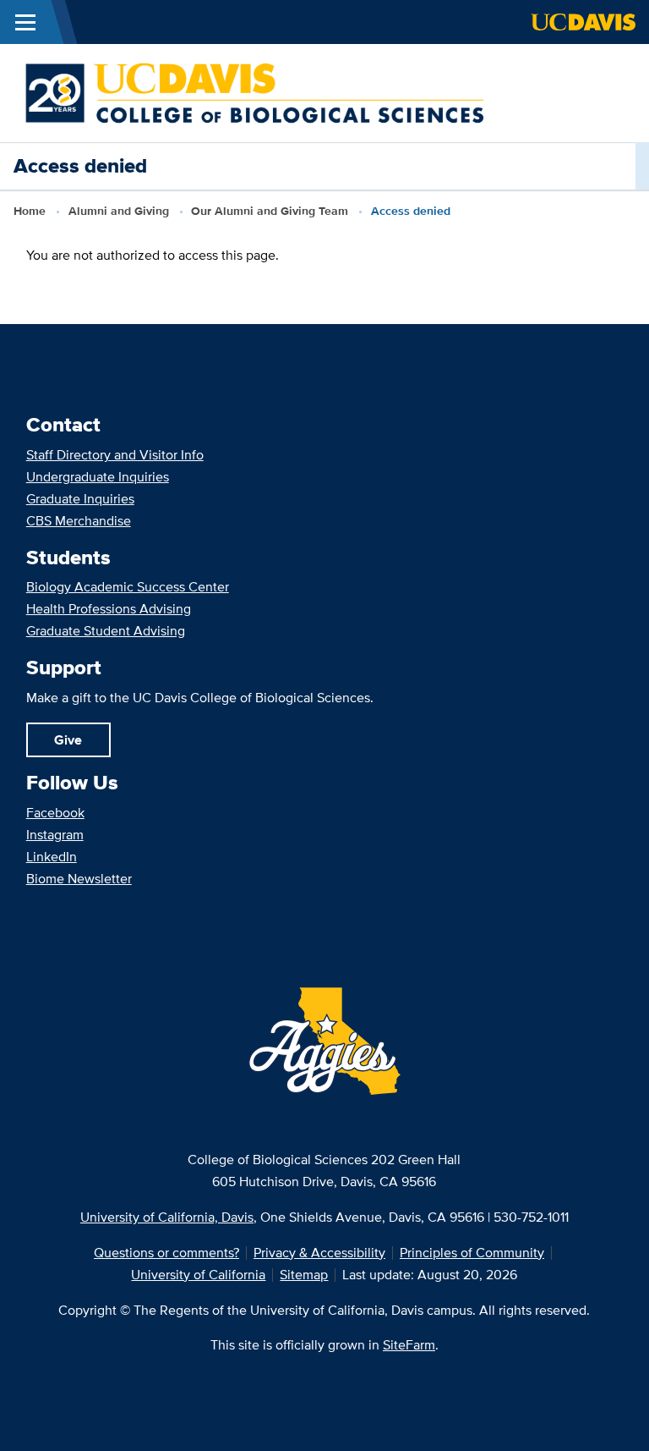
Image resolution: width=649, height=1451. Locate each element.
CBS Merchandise (78, 520)
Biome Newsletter (79, 878)
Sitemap (304, 1274)
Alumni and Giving (118, 210)
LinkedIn (51, 856)
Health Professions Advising (108, 608)
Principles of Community (472, 1252)
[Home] (255, 92)
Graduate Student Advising (105, 630)
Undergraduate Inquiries (97, 476)
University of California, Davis (167, 1217)
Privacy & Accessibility (319, 1252)
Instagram (55, 834)
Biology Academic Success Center (127, 586)
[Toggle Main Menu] (25, 22)
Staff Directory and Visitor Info (115, 454)
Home (30, 210)
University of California (198, 1274)
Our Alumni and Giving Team (269, 210)
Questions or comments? (166, 1252)
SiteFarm (409, 1345)
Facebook (55, 812)
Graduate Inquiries (80, 498)
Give (68, 740)
